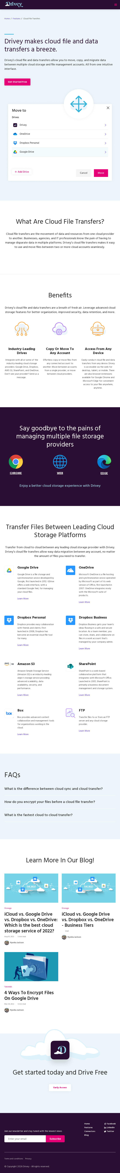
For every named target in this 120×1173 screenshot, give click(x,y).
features (16, 18)
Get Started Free (17, 82)
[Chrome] (16, 463)
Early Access (60, 1088)
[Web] (60, 463)
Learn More (23, 599)
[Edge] (104, 463)
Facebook (111, 1123)
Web (60, 473)
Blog (86, 1135)
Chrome (16, 473)
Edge (104, 473)
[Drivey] (34, 1124)
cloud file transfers (31, 18)
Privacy (28, 1158)
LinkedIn (111, 1127)
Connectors (89, 1131)
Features (88, 1127)
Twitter (110, 1131)
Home (7, 18)
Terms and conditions (13, 1158)
